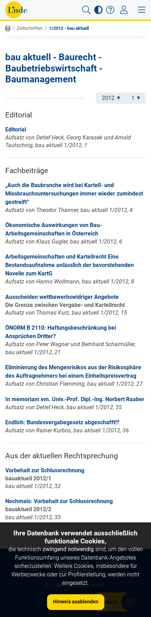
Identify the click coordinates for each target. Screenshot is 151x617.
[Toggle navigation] (123, 10)
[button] (86, 10)
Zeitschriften (29, 28)
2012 (108, 98)
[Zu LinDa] (16, 9)
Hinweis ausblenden (75, 601)
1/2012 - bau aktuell (69, 28)
